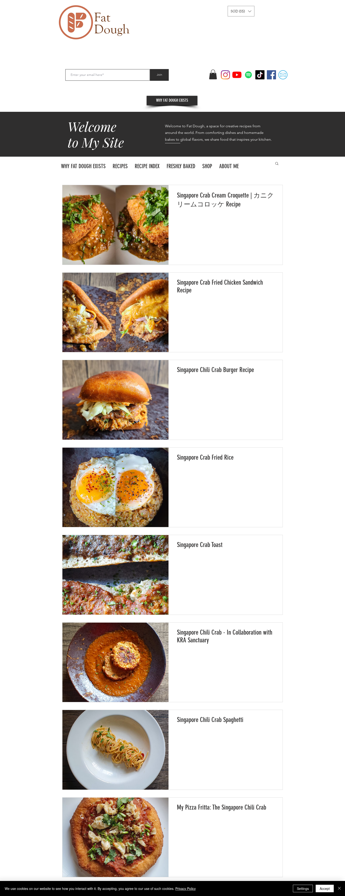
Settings (303, 888)
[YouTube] (237, 74)
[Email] (283, 74)
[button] (241, 11)
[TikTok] (259, 74)
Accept (325, 888)
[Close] (339, 888)
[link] (213, 74)
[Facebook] (271, 74)
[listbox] (241, 11)
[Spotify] (248, 74)
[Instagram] (225, 74)
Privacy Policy (185, 888)
